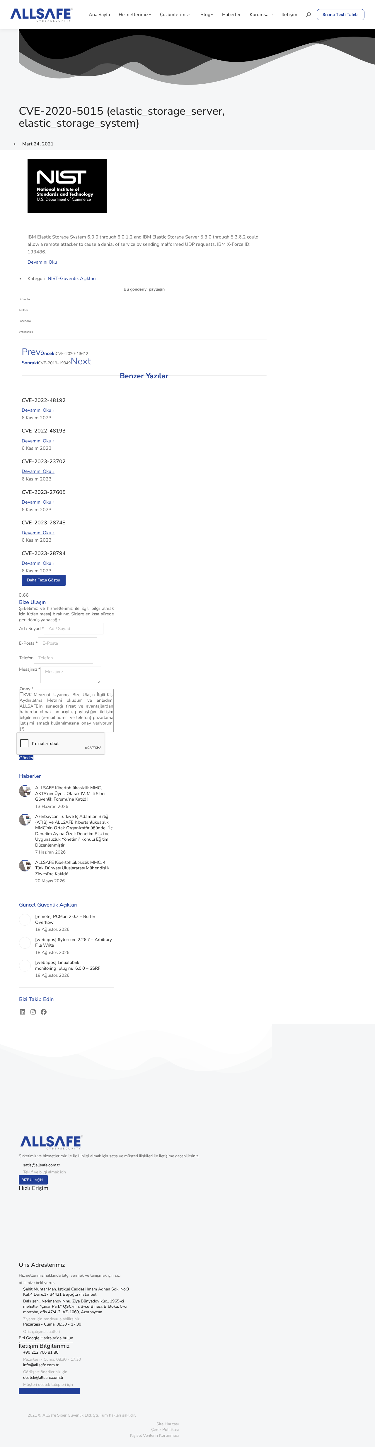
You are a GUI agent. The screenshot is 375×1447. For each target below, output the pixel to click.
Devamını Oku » (38, 410)
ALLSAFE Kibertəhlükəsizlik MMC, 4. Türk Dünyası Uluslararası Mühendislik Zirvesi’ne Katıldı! (72, 868)
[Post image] (25, 791)
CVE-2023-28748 (44, 522)
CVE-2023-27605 (44, 492)
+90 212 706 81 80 (40, 1352)
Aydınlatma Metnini (41, 700)
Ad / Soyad (31, 628)
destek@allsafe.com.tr (43, 1377)
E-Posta (28, 643)
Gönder (26, 757)
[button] (144, 301)
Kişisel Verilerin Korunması (154, 1435)
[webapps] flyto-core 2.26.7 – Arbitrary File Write (73, 942)
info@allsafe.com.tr (41, 1365)
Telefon (26, 658)
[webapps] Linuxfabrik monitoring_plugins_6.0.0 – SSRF (67, 965)
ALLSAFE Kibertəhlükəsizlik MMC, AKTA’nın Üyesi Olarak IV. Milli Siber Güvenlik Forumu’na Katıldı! (70, 793)
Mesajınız (29, 669)
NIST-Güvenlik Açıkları (72, 278)
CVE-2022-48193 (44, 430)
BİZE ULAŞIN (32, 1179)
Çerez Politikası (165, 1429)
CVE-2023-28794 (44, 553)
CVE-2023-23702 (44, 461)
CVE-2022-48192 (44, 400)
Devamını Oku (42, 262)
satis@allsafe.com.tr (41, 1165)
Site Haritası (167, 1424)
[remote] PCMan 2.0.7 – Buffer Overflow (65, 919)
